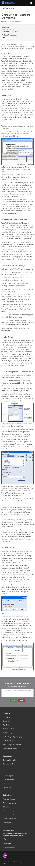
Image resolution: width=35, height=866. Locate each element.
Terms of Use (5, 861)
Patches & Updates (9, 799)
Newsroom (6, 768)
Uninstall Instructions (9, 819)
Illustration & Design (9, 729)
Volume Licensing (8, 811)
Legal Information (8, 780)
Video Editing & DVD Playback (12, 745)
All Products (6, 717)
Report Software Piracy (10, 815)
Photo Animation (8, 741)
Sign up (6, 839)
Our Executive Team (9, 764)
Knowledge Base (7, 9)
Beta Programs (7, 823)
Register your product (9, 803)
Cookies (19, 861)
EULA (4, 784)
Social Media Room (9, 848)
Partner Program (8, 776)
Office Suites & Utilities (10, 749)
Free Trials (6, 725)
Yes (12, 700)
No (21, 700)
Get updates (8, 38)
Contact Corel (7, 787)
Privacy (13, 861)
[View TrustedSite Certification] (14, 856)
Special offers (7, 721)
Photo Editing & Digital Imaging (12, 737)
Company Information (9, 760)
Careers (5, 772)
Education (6, 807)
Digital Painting (7, 733)
